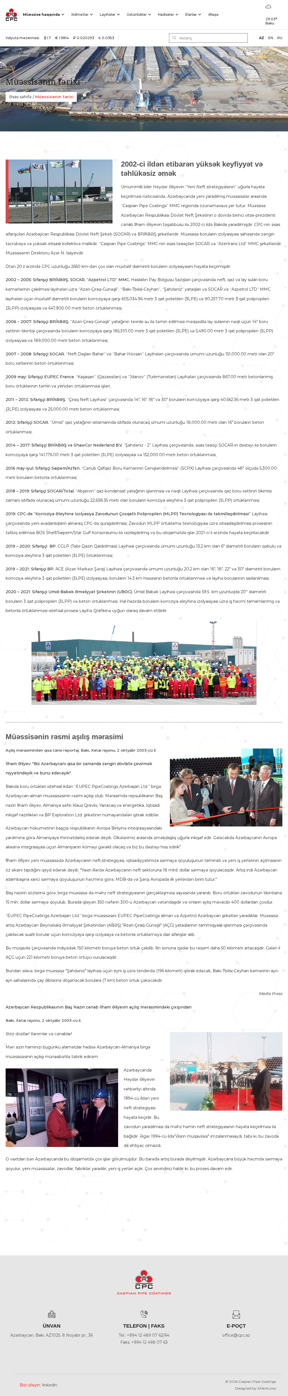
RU (279, 38)
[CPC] (11, 14)
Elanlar (191, 14)
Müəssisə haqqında (41, 14)
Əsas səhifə (20, 96)
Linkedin (49, 1385)
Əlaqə (213, 14)
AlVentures (266, 1388)
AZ (261, 38)
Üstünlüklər (137, 14)
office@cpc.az (236, 1335)
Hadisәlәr (166, 14)
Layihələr (108, 14)
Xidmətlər (80, 14)
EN (270, 38)
